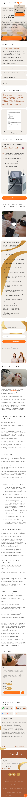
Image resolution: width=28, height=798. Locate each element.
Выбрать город (20, 10)
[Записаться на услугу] (22, 692)
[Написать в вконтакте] (13, 774)
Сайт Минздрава (14, 784)
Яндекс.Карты (6, 768)
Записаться (12, 38)
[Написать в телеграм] (21, 3)
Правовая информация (14, 785)
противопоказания (13, 781)
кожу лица (14, 390)
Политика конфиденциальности (14, 792)
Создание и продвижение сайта (17, 795)
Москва (14, 2)
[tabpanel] (14, 122)
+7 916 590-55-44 (7, 766)
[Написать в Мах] (18, 3)
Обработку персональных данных (10, 348)
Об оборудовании (14, 198)
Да (19, 14)
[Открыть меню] (26, 2)
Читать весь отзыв (19, 746)
